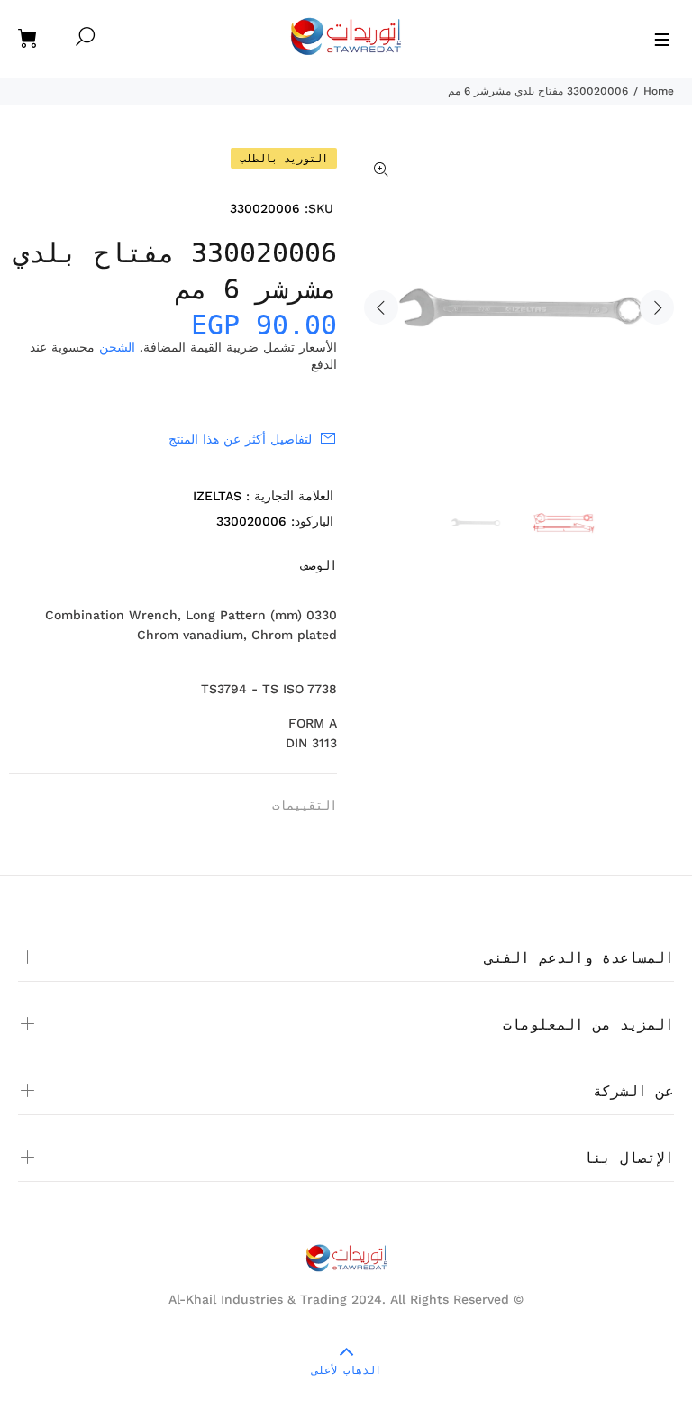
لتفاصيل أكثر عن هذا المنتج (240, 439)
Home (658, 91)
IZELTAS (217, 496)
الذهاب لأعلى (346, 1370)
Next (657, 307)
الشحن (117, 347)
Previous (381, 307)
